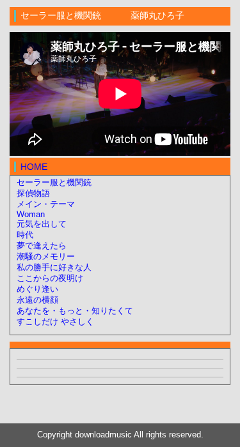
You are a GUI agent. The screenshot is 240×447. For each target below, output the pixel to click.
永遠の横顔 (37, 300)
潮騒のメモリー (46, 256)
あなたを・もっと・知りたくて (75, 311)
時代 (25, 235)
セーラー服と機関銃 (54, 182)
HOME (33, 167)
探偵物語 (33, 193)
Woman (31, 214)
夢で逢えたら (42, 245)
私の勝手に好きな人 (54, 267)
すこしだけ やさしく (55, 321)
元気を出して (42, 224)
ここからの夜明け (50, 278)
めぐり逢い (37, 289)
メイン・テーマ (46, 204)
